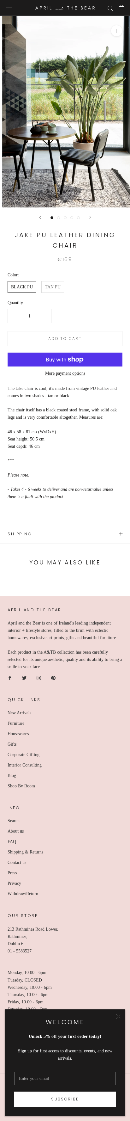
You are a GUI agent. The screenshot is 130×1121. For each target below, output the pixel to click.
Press (12, 873)
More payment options (65, 373)
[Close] (118, 1016)
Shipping (20, 534)
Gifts (12, 744)
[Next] (90, 217)
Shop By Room (21, 786)
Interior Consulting (25, 765)
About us (16, 831)
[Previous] (40, 217)
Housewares (18, 733)
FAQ (12, 841)
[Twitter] (24, 677)
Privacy (14, 883)
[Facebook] (10, 677)
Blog (12, 775)
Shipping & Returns (25, 852)
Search (14, 820)
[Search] (110, 8)
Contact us (17, 862)
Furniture (16, 723)
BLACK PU (22, 287)
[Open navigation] (9, 8)
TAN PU (53, 287)
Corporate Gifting (23, 754)
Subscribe (65, 1099)
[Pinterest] (53, 677)
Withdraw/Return (23, 893)
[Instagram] (39, 677)
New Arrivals (19, 713)
